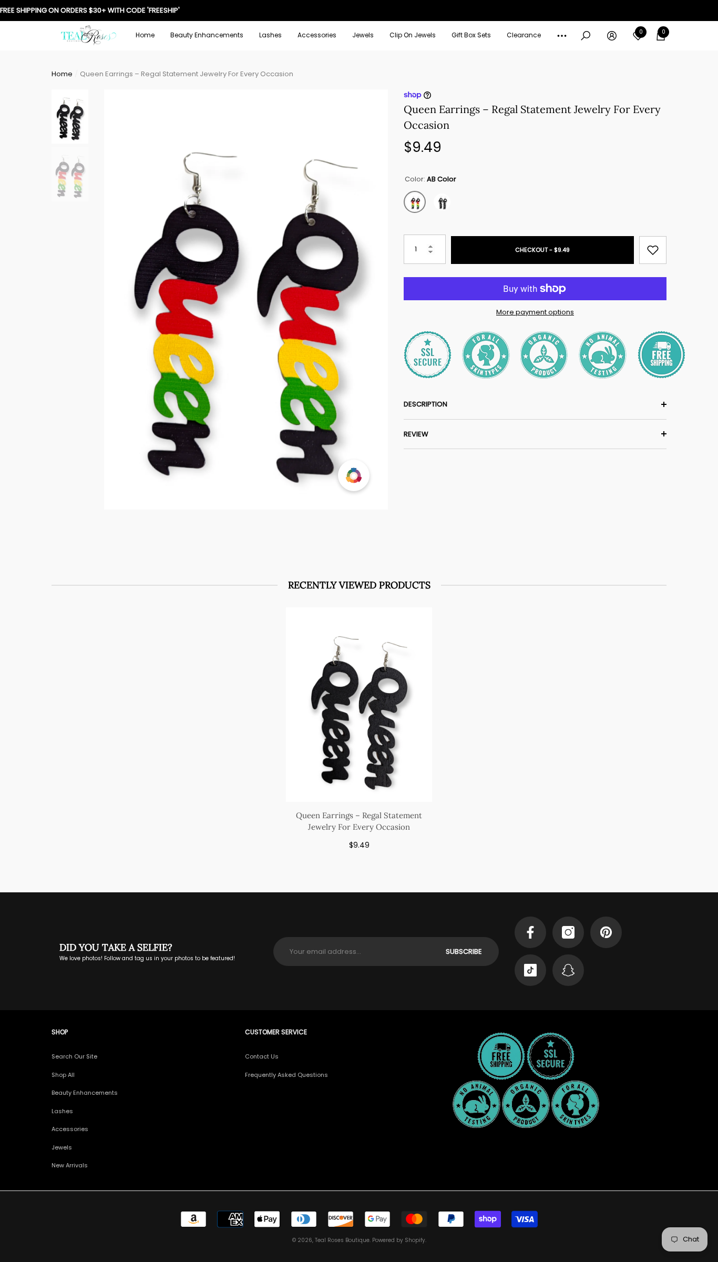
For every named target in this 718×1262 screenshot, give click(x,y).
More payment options (535, 312)
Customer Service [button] (276, 1031)
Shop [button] (60, 1031)
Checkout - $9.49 (542, 250)
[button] (206, 35)
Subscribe (464, 951)
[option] (246, 299)
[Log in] (612, 36)
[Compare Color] (354, 475)
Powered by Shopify (398, 1240)
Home (62, 74)
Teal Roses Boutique (342, 1240)
